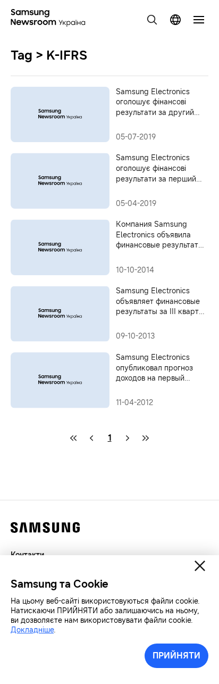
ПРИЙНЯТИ (176, 655)
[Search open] (152, 19)
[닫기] (199, 565)
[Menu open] (198, 19)
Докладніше (32, 629)
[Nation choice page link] (175, 19)
